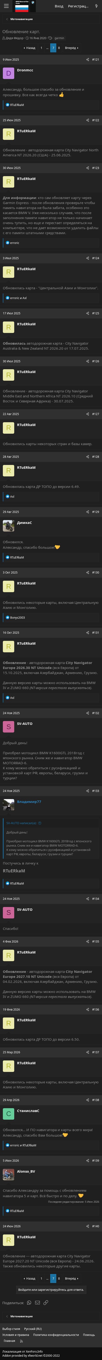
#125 (95, 313)
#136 (95, 1009)
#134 (95, 899)
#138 (95, 1100)
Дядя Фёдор (14, 38)
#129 (95, 512)
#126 (95, 361)
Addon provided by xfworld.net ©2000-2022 (31, 1356)
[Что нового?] (96, 6)
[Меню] (6, 6)
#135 (95, 941)
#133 (95, 791)
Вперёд (70, 48)
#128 (95, 457)
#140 (95, 1226)
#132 (95, 713)
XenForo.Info (34, 1351)
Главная (9, 1341)
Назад (30, 48)
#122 (95, 120)
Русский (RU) (33, 1329)
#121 (95, 60)
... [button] (47, 48)
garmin (59, 38)
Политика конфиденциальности (56, 1335)
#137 (95, 1052)
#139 (95, 1161)
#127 (95, 414)
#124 (95, 258)
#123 (95, 168)
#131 (95, 633)
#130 (95, 572)
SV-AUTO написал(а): (21, 823)
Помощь (89, 1335)
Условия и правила (15, 1335)
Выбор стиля (11, 1329)
